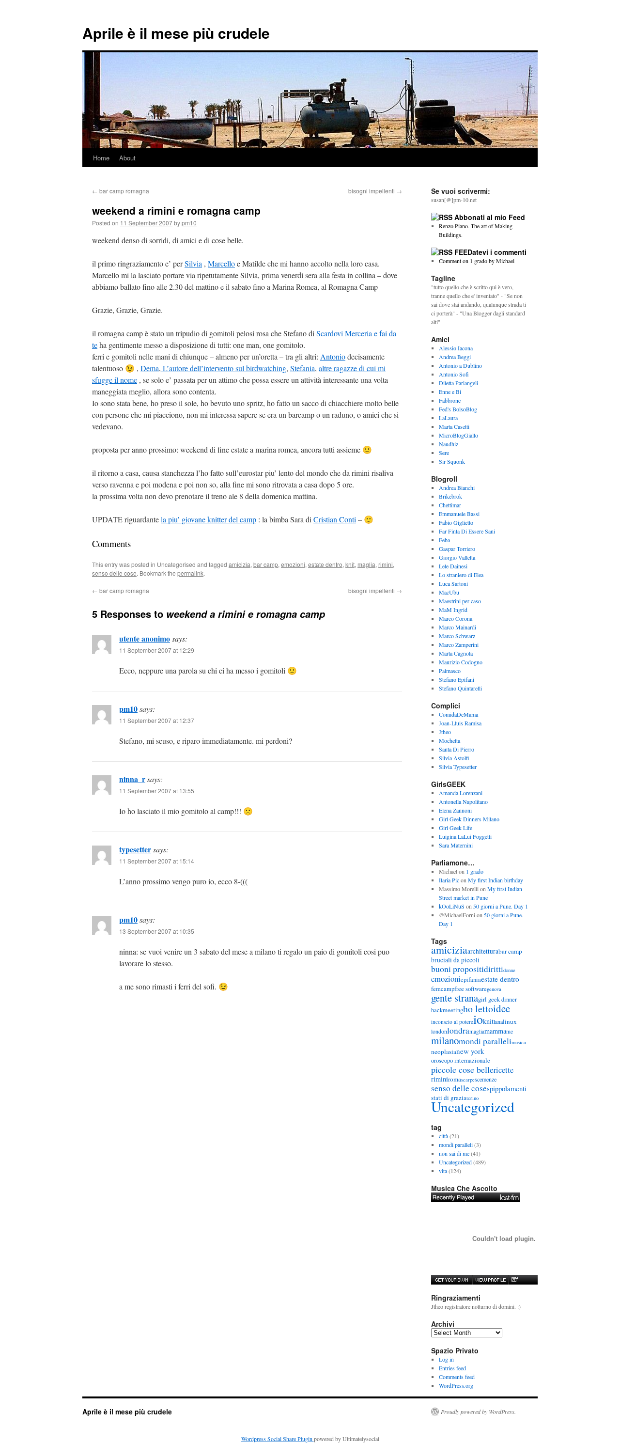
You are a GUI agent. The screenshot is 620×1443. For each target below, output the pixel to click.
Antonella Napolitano (463, 801)
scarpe (468, 1079)
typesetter (135, 849)
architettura (482, 951)
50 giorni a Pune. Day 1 (500, 906)
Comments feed (457, 1376)
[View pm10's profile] (490, 1280)
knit (350, 564)
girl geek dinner (497, 999)
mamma (495, 1030)
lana (498, 1021)
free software (470, 989)
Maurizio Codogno (460, 662)
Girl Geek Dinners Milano (469, 819)
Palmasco (450, 670)
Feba (444, 540)
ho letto (478, 1008)
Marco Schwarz (457, 636)
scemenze (485, 1079)
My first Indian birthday (496, 880)
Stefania (302, 368)
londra (458, 1030)
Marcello (221, 263)
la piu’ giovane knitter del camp (208, 519)
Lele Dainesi (453, 566)
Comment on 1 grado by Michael (476, 261)
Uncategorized (472, 1106)
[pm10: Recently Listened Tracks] (475, 1197)
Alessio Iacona (456, 348)
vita (443, 1171)
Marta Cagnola (456, 653)
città (443, 1136)
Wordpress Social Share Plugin (277, 1439)
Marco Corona (455, 618)
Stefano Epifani (456, 679)
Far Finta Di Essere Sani (467, 531)
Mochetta (449, 740)
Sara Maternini (456, 845)
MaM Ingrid (453, 609)
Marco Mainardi (457, 627)
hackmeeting (447, 1010)
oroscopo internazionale (460, 1060)
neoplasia (443, 1051)
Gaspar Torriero (457, 548)
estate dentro (325, 564)
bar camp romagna (120, 191)
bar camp (265, 564)
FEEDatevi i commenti (490, 252)
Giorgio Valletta (457, 557)
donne (509, 970)
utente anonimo (144, 638)
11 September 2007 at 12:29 (156, 650)
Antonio (332, 356)
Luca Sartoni (453, 583)
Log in (446, 1359)
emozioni (293, 564)
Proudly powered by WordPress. (478, 1411)
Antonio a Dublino (460, 365)
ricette (503, 1070)
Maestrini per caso (460, 601)
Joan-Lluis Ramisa (460, 723)
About (127, 157)
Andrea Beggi (455, 357)
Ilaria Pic (449, 880)
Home (101, 157)
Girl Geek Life (455, 827)
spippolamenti (507, 1088)
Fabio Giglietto (456, 522)
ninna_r (132, 778)
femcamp (442, 989)
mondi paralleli (485, 1041)
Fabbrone (450, 400)
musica (519, 1042)
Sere (444, 452)
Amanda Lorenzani (460, 793)
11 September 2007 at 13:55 (156, 790)
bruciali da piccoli (455, 960)
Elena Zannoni (455, 810)
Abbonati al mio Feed (489, 217)
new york (470, 1051)
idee (501, 1008)
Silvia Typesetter (458, 766)
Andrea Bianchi (457, 487)
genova (494, 989)
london (439, 1031)
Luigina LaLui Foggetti (465, 836)
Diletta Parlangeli (458, 383)
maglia (366, 564)
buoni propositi (457, 968)
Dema (149, 368)
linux (510, 1021)
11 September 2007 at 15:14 (156, 861)
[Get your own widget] (451, 1280)
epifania (471, 979)
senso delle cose (114, 573)
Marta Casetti (454, 426)
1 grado (474, 871)
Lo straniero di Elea (461, 575)
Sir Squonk (452, 461)
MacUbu (449, 592)
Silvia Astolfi (454, 758)
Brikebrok (450, 496)
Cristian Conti (334, 519)
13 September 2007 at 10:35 (156, 931)
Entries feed (452, 1368)
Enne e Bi (450, 391)
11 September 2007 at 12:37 (156, 720)
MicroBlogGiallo (458, 435)
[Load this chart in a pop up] (514, 1280)
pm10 (189, 223)
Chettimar (450, 505)
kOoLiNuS (452, 906)
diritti (493, 968)
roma (454, 1079)
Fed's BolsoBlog (458, 409)
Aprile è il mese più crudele (176, 32)
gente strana (454, 997)
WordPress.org (456, 1385)
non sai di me (454, 1153)
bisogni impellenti (375, 191)
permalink (190, 573)
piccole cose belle (462, 1069)
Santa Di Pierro (456, 749)
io (478, 1019)
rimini (385, 564)
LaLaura (448, 418)
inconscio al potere (452, 1021)
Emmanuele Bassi (459, 514)
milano (445, 1040)
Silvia (193, 263)
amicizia (239, 564)
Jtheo (445, 732)
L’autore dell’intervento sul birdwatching (223, 368)
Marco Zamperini (459, 644)
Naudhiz (448, 444)
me (509, 1031)
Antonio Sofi (454, 374)
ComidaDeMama (458, 714)
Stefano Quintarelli (460, 688)
